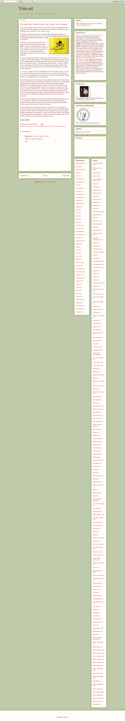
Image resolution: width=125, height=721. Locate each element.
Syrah (95, 589)
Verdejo (95, 612)
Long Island (96, 365)
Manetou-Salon (97, 375)
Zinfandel (96, 704)
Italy (94, 343)
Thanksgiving (97, 598)
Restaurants (96, 475)
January (78, 191)
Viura (94, 625)
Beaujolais (96, 214)
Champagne (97, 261)
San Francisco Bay (99, 503)
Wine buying (97, 656)
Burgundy (96, 230)
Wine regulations (98, 684)
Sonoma (95, 541)
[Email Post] (41, 124)
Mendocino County (99, 381)
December (79, 188)
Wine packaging (98, 676)
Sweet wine (96, 586)
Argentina (96, 190)
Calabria (95, 246)
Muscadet (96, 400)
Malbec (95, 372)
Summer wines (97, 575)
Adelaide (95, 173)
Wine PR (95, 681)
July (77, 185)
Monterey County (98, 392)
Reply (26, 141)
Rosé (94, 496)
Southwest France (98, 563)
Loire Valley (96, 362)
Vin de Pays (54, 126)
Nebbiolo (95, 412)
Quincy (95, 469)
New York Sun (88, 57)
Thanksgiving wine (98, 602)
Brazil (94, 227)
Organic (95, 435)
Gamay (95, 320)
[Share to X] (25, 120)
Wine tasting (97, 698)
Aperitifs (95, 187)
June (77, 213)
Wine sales (96, 689)
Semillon (95, 528)
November (79, 182)
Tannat (95, 592)
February (79, 179)
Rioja (94, 489)
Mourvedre (96, 396)
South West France (96, 559)
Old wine (95, 429)
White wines (96, 631)
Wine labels (62, 126)
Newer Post (24, 176)
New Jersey (96, 415)
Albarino (95, 176)
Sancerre (96, 508)
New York (96, 418)
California (96, 249)
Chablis (95, 258)
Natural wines (97, 409)
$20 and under (29, 126)
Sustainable (96, 583)
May (77, 172)
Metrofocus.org (80, 59)
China (95, 277)
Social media (97, 538)
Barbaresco (96, 199)
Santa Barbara (97, 514)
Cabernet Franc (98, 233)
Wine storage (97, 695)
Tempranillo (96, 595)
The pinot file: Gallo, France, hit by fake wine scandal (43, 24)
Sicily (94, 535)
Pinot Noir (96, 454)
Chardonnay (97, 264)
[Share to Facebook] (27, 120)
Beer (94, 218)
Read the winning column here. (89, 49)
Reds (94, 472)
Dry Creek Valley (98, 297)
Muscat (95, 403)
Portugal (95, 457)
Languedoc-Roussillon (44, 126)
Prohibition (96, 463)
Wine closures (97, 659)
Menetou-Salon (97, 386)
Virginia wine (97, 622)
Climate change (98, 283)
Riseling (95, 493)
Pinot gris (96, 451)
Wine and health (98, 642)
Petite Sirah (96, 441)
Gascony (95, 326)
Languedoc (96, 350)
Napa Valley (96, 406)
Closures (95, 286)
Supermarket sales (99, 578)
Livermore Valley (98, 358)
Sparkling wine (97, 570)
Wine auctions (97, 653)
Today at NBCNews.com (83, 25)
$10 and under (97, 163)
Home (45, 176)
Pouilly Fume (97, 460)
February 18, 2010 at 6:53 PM (40, 136)
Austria (95, 196)
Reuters (78, 57)
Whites (95, 634)
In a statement (24, 71)
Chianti (95, 270)
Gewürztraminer (98, 333)
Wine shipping (97, 692)
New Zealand (97, 421)
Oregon (95, 432)
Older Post (66, 176)
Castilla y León (97, 252)
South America (97, 555)
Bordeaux (96, 221)
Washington (96, 628)
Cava (94, 255)
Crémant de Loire (98, 289)
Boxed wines (97, 224)
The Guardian (63, 58)
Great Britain (97, 337)
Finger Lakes (97, 309)
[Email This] (21, 120)
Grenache (96, 340)
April (77, 176)
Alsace (95, 184)
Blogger (66, 717)
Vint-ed (26, 8)
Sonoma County (98, 547)
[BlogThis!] (23, 120)
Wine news (96, 673)
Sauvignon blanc (98, 517)
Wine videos (96, 701)
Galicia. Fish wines (98, 315)
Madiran (95, 368)
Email (77, 73)
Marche (95, 378)
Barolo (95, 208)
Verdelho (95, 616)
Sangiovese (96, 511)
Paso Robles (97, 438)
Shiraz (95, 532)
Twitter (83, 73)
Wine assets (96, 647)
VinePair (95, 23)
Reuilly (95, 479)
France (35, 126)
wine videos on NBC (82, 61)
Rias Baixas (96, 482)
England (95, 306)
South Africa (96, 552)
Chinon (95, 280)
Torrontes (96, 606)
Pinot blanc (96, 448)
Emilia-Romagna (98, 301)
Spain (94, 567)
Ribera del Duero (98, 485)
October (78, 200)
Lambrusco (96, 347)
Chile (94, 273)
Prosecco (96, 466)
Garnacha (96, 323)
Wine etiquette (97, 662)
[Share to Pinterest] (28, 120)
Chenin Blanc (97, 267)
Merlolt (95, 389)
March (78, 222)
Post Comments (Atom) (49, 182)
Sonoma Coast (97, 544)
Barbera (95, 202)
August (78, 166)
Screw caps (96, 525)
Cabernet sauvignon (96, 238)
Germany (96, 329)
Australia (95, 193)
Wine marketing (98, 668)
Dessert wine (97, 294)
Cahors (95, 242)
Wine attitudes (97, 650)
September (79, 163)
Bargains (95, 205)
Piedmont (96, 445)
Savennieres (97, 522)
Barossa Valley (97, 211)
